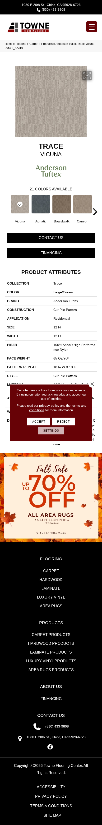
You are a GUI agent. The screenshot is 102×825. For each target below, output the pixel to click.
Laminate (51, 588)
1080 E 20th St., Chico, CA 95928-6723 (51, 5)
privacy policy (49, 405)
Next (94, 204)
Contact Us (51, 238)
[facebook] (50, 747)
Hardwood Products (51, 643)
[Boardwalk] (61, 204)
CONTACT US (51, 715)
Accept (38, 421)
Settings (51, 430)
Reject (63, 421)
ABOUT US (51, 686)
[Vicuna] (19, 204)
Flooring (21, 44)
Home (9, 44)
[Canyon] (82, 204)
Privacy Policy (51, 796)
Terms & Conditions (51, 806)
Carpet (33, 44)
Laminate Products (51, 652)
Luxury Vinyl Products (51, 661)
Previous (7, 204)
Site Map (52, 815)
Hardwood (51, 580)
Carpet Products (51, 635)
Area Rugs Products (51, 670)
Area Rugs (51, 606)
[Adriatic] (40, 204)
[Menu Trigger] (91, 26)
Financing (51, 253)
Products (47, 44)
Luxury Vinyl (51, 597)
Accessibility (51, 787)
